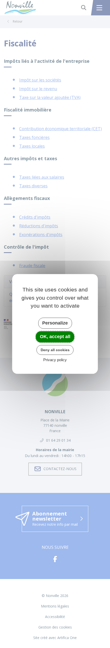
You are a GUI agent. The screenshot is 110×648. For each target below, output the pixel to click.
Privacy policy (55, 360)
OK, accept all (55, 336)
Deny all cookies (55, 350)
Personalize (55, 323)
